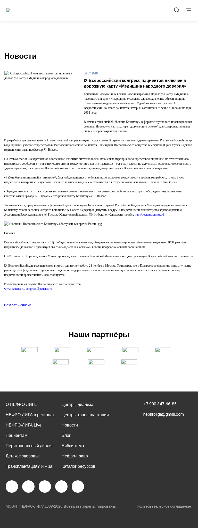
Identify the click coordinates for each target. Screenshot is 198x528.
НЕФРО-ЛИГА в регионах (30, 415)
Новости (70, 425)
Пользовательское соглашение (164, 506)
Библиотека (73, 446)
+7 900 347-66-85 (160, 404)
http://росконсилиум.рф (149, 214)
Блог (66, 435)
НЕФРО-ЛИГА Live (24, 425)
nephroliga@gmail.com (163, 414)
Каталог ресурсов (78, 466)
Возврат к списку (17, 305)
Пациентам (16, 435)
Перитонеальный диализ (29, 446)
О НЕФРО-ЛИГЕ (21, 404)
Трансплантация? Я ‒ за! (29, 466)
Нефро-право (75, 456)
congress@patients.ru (39, 289)
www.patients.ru (14, 289)
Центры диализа (77, 404)
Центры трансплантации (85, 415)
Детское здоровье (23, 456)
